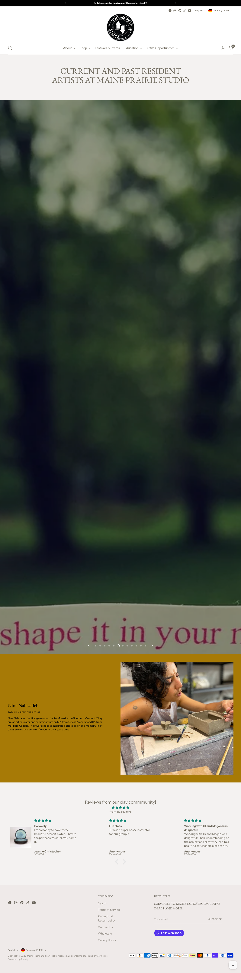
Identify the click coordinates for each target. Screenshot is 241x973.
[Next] (175, 3)
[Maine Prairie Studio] (120, 27)
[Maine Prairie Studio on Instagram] (175, 10)
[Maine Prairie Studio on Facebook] (170, 10)
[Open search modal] (10, 48)
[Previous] (65, 3)
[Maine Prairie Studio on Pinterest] (180, 10)
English (199, 10)
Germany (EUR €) (221, 10)
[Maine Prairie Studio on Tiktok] (184, 10)
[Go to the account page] (223, 48)
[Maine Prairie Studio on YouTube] (189, 10)
